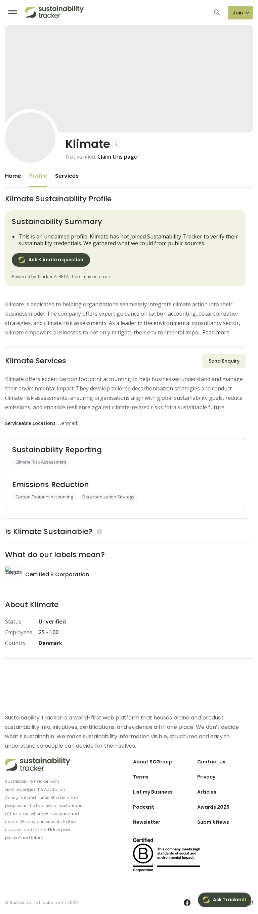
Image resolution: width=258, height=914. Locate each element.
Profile (38, 176)
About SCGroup (152, 761)
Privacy (206, 776)
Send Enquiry (224, 361)
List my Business (153, 792)
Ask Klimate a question (56, 260)
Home (13, 176)
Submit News (213, 822)
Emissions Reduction (50, 484)
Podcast (143, 807)
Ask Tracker (229, 900)
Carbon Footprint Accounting (44, 497)
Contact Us (211, 761)
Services (67, 176)
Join (238, 12)
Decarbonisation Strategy (108, 497)
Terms (140, 776)
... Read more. (214, 332)
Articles (206, 792)
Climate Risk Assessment (40, 462)
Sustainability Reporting (57, 449)
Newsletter (146, 822)
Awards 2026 (213, 807)
